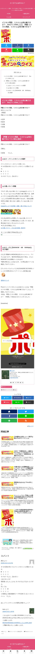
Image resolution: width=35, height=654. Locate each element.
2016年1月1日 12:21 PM (7, 563)
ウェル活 (9, 649)
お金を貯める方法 (14, 377)
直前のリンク (5, 280)
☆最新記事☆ (25, 646)
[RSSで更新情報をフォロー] (23, 382)
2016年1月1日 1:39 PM (8, 611)
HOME (9, 646)
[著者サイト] (11, 382)
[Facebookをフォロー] (16, 382)
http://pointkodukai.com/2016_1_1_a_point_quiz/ (17, 622)
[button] (31, 341)
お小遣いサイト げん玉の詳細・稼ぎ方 (13, 228)
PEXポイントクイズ (7, 390)
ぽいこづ (12, 370)
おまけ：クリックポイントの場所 (17, 85)
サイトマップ (25, 649)
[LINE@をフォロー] (18, 382)
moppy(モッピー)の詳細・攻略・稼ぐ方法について (16, 206)
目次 (15, 72)
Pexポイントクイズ (7, 386)
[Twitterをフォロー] (13, 382)
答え (15, 390)
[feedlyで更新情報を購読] (20, 382)
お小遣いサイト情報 (13, 88)
